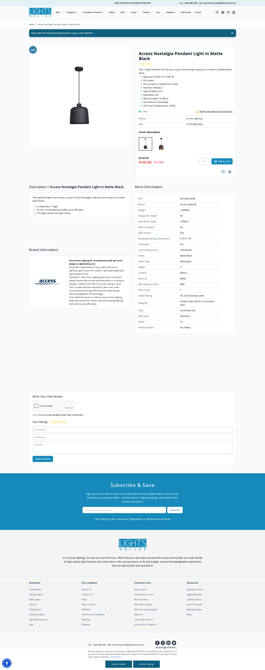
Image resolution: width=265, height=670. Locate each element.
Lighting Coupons (38, 619)
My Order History (143, 604)
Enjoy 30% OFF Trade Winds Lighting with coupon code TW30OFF (62, 33)
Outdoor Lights (37, 614)
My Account (140, 589)
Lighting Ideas (194, 599)
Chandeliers (35, 589)
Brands (198, 12)
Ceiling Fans (71, 12)
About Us (86, 589)
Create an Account (144, 594)
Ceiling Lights (36, 594)
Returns (138, 614)
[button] (7, 663)
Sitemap (86, 619)
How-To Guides (195, 604)
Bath (58, 12)
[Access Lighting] (47, 282)
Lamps (133, 12)
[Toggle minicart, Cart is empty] (234, 12)
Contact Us (87, 594)
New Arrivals (186, 12)
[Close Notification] (232, 33)
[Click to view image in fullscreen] (79, 96)
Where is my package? (145, 609)
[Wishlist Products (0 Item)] (228, 12)
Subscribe (175, 510)
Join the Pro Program (145, 624)
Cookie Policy (115, 657)
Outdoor (146, 12)
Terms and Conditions (93, 614)
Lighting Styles (194, 594)
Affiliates (86, 609)
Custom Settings (146, 664)
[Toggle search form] (217, 12)
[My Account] (222, 12)
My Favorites (140, 599)
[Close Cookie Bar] (262, 651)
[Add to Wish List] (223, 171)
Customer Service (143, 619)
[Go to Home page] (40, 12)
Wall (122, 12)
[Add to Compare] (230, 171)
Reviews (86, 624)
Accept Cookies (119, 664)
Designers (170, 12)
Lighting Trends (195, 589)
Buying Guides (194, 609)
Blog (189, 614)
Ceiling (111, 12)
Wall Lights (34, 599)
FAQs (84, 599)
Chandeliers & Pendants (92, 12)
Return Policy (89, 604)
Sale (157, 12)
